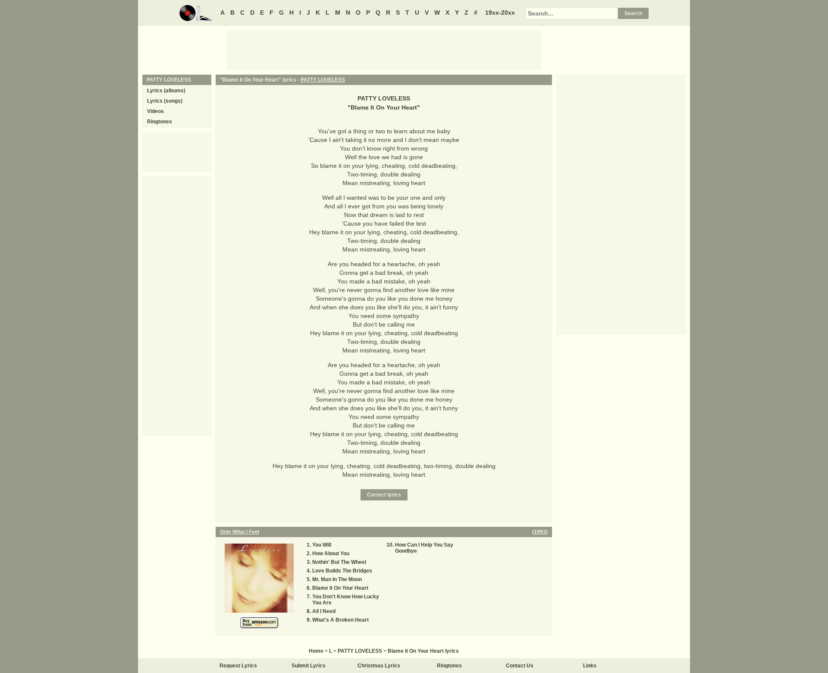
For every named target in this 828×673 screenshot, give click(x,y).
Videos (155, 111)
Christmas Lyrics (379, 666)
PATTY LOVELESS (323, 80)
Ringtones (159, 122)
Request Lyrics (238, 666)
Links (589, 666)
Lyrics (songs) (164, 101)
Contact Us (519, 666)
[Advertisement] (384, 49)
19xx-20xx (500, 12)
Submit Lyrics (309, 666)
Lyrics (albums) (166, 91)
